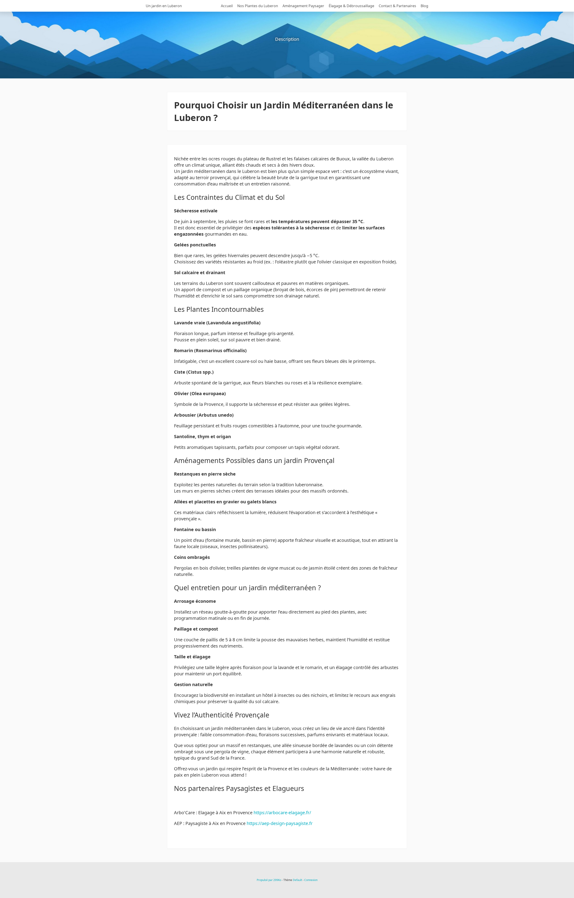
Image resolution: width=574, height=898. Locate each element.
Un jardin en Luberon (164, 5)
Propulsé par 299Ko (269, 880)
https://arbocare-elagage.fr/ (282, 813)
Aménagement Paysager (303, 5)
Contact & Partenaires (397, 5)
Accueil (227, 5)
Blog (424, 5)
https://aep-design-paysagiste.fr (280, 823)
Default (297, 880)
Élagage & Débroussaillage (351, 5)
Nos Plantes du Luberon (257, 5)
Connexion (310, 880)
